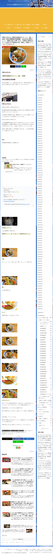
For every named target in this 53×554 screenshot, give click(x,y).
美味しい (26, 430)
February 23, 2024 (26, 204)
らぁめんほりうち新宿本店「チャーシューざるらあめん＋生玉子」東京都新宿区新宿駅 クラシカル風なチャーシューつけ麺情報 (45, 84)
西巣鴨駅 (4, 432)
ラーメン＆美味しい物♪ (14, 430)
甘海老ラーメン (24, 432)
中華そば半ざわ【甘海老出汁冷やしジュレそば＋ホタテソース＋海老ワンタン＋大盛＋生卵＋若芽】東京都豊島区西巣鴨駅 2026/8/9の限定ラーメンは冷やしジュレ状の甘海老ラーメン (45, 55)
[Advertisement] (26, 15)
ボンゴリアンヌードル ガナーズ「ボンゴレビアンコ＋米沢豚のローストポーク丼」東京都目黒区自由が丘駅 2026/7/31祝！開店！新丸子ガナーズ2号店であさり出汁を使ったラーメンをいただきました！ (45, 74)
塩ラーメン (31, 430)
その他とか (38, 549)
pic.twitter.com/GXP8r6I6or (9, 201)
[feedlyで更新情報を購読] (17, 448)
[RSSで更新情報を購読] (19, 448)
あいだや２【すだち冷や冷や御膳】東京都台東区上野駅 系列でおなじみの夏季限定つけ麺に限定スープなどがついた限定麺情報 (45, 47)
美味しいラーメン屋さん (6, 430)
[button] (51, 36)
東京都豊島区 (21, 430)
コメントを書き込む (18, 539)
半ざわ (14, 432)
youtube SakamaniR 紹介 (38, 550)
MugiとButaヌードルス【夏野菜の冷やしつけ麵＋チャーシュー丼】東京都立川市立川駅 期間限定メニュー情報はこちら (45, 65)
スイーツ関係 (25, 550)
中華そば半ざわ (9, 432)
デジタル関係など (49, 549)
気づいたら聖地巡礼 (25, 549)
